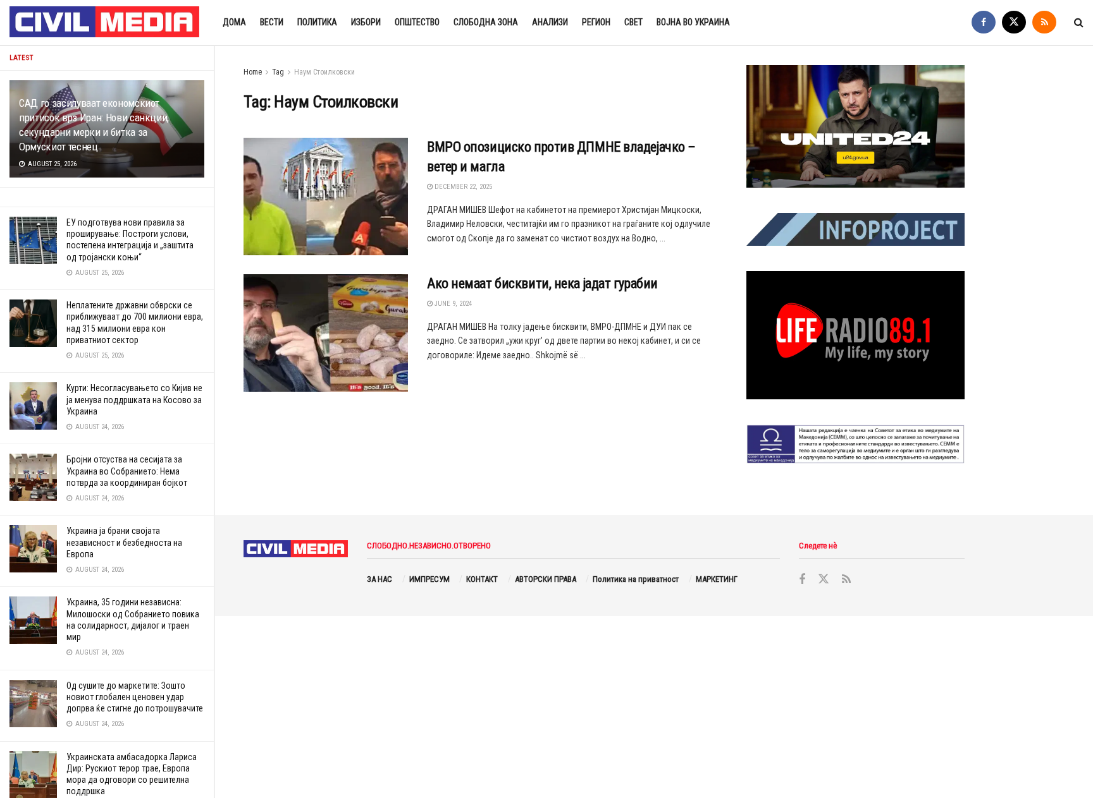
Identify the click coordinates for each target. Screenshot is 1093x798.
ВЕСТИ (271, 22)
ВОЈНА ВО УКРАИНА (693, 22)
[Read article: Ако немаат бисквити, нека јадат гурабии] (326, 333)
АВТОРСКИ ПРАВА (545, 579)
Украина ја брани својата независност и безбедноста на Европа (124, 542)
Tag (278, 72)
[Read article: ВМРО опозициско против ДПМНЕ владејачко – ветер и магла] (326, 196)
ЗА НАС (379, 579)
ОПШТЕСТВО (417, 22)
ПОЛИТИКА (317, 22)
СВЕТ (633, 22)
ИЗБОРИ (366, 22)
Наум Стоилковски (324, 72)
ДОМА (234, 22)
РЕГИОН (596, 22)
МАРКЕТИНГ (717, 579)
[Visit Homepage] (105, 22)
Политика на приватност (636, 579)
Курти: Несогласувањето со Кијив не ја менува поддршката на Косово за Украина (134, 399)
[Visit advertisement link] (855, 126)
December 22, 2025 (462, 187)
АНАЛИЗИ (550, 22)
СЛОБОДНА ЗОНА (486, 22)
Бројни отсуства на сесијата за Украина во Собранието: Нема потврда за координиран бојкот (126, 470)
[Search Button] (1079, 22)
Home (253, 72)
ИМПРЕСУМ (429, 579)
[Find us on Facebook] (984, 22)
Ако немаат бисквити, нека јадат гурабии (542, 283)
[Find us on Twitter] (1014, 22)
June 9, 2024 (452, 303)
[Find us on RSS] (1044, 22)
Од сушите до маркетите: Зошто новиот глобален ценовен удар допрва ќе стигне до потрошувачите (134, 696)
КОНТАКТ (482, 579)
